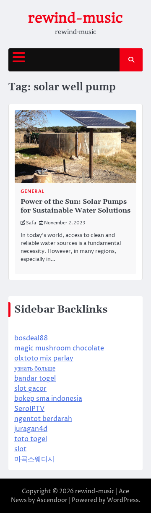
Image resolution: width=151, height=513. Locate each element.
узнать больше (34, 368)
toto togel (30, 439)
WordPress (123, 500)
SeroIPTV (29, 408)
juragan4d (30, 429)
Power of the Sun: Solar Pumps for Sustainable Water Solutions (75, 206)
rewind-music (75, 18)
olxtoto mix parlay (43, 358)
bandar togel (35, 378)
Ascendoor (52, 500)
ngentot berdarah (43, 419)
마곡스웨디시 (34, 459)
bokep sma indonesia (48, 398)
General (32, 191)
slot (20, 449)
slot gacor (30, 388)
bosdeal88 (31, 338)
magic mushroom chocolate (59, 348)
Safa (31, 223)
